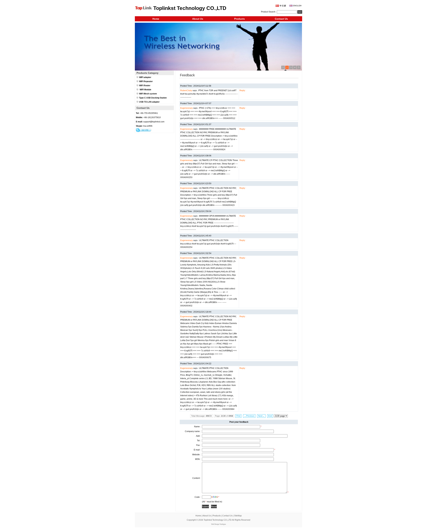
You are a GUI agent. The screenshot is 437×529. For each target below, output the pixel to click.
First (238, 416)
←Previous (249, 416)
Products (239, 18)
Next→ (261, 416)
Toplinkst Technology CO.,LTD (217, 520)
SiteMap (238, 515)
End (270, 416)
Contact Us (281, 18)
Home (155, 18)
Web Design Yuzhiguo (218, 524)
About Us (197, 18)
